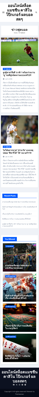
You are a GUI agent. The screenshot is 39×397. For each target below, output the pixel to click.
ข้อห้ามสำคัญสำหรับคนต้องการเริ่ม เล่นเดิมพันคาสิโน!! (19, 296)
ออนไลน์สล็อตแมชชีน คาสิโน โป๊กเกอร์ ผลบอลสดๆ (19, 12)
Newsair (30, 391)
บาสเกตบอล (9, 246)
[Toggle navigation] (3, 12)
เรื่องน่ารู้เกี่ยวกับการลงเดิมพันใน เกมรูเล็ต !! (17, 214)
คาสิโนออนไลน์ (10, 276)
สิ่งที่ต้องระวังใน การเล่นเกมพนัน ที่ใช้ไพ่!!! (16, 219)
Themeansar (19, 394)
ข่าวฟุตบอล (7, 69)
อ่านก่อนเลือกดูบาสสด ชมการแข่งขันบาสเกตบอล (19, 202)
